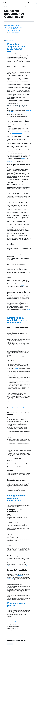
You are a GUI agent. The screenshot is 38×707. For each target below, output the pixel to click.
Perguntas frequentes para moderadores (12, 25)
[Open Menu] (26, 2)
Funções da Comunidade (12, 28)
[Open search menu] (28, 2)
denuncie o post (10, 578)
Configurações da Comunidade (13, 37)
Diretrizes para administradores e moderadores (13, 27)
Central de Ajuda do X (12, 161)
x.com (22, 285)
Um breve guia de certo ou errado (14, 30)
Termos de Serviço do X (17, 133)
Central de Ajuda (7, 6)
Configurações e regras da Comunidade (12, 35)
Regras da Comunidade (12, 38)
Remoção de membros (12, 33)
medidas (21, 160)
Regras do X (23, 158)
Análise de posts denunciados (13, 32)
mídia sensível (22, 566)
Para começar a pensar (9, 40)
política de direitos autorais (12, 565)
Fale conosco (34, 2)
